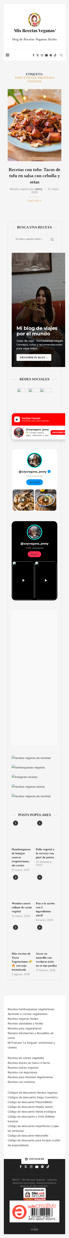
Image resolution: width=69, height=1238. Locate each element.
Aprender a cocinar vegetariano (27, 1013)
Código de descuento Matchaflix (28, 1135)
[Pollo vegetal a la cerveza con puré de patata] (46, 833)
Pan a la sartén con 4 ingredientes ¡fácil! (45, 909)
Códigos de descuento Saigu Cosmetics (33, 1097)
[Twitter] (37, 55)
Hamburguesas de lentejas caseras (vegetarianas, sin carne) (21, 857)
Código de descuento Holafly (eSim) (31, 1106)
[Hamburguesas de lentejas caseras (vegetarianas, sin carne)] (22, 833)
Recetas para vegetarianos (24, 1028)
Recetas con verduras (21, 1081)
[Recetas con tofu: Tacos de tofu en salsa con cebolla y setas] (34, 125)
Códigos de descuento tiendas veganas (33, 1092)
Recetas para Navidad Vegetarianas (30, 1077)
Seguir (34, 554)
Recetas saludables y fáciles (25, 1023)
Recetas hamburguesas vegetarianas (31, 1009)
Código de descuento (21, 1116)
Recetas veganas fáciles (23, 1018)
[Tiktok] (55, 55)
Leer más (33, 200)
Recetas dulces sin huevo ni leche (29, 1062)
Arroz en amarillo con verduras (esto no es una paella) (46, 959)
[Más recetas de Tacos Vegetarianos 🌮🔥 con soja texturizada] (22, 938)
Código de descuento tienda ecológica (32, 1111)
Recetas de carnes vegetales (26, 1057)
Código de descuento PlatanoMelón (30, 1102)
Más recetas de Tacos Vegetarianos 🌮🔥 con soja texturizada (22, 961)
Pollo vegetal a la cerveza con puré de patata (45, 853)
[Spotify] (51, 55)
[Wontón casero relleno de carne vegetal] (22, 887)
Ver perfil (34, 482)
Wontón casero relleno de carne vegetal (22, 907)
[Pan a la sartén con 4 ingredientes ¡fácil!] (46, 887)
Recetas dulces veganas (23, 1067)
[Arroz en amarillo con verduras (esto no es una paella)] (46, 938)
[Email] (46, 55)
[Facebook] (33, 55)
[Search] (61, 55)
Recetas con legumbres (22, 1072)
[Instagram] (42, 55)
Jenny (38, 189)
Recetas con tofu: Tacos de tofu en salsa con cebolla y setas (34, 175)
